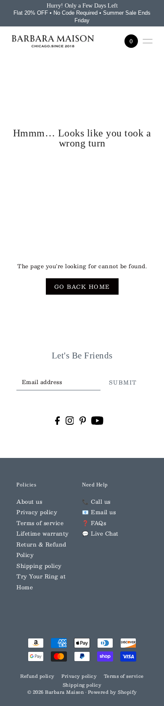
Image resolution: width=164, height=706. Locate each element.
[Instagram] (70, 420)
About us (29, 501)
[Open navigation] (148, 41)
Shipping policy (39, 565)
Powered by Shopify (112, 692)
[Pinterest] (82, 420)
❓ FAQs (94, 522)
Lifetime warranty (42, 533)
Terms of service (39, 522)
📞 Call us (96, 501)
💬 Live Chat (100, 533)
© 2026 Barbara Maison (56, 692)
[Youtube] (97, 420)
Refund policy (37, 676)
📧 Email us (99, 511)
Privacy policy (36, 511)
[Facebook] (57, 420)
